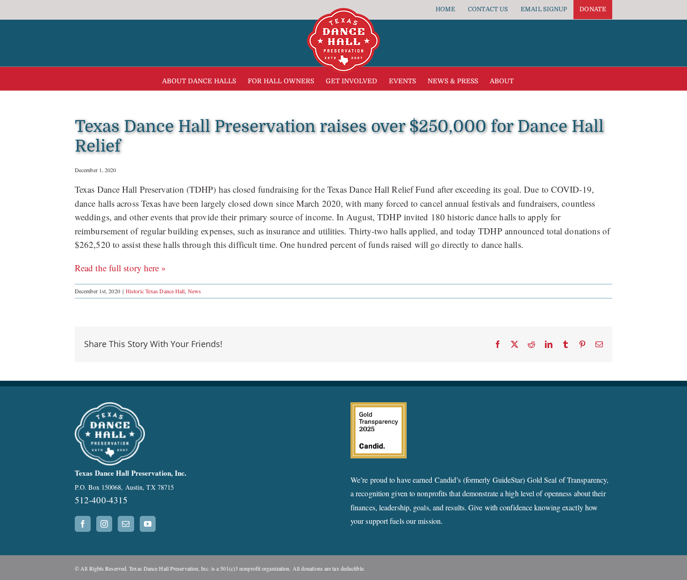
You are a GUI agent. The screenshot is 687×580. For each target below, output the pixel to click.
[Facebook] (83, 524)
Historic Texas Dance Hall (155, 291)
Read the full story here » (120, 268)
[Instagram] (104, 524)
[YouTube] (148, 524)
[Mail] (126, 524)
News (194, 291)
